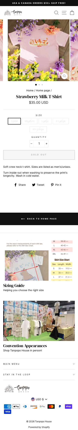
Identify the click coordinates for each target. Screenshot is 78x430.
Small (14, 121)
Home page (43, 90)
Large (45, 121)
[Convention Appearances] (39, 321)
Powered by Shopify (39, 427)
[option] (39, 3)
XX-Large (38, 129)
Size (39, 115)
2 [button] (40, 85)
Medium (29, 121)
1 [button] (36, 85)
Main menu (11, 364)
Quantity (38, 137)
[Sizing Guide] (39, 260)
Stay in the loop (16, 374)
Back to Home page (41, 218)
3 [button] (43, 85)
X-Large (61, 121)
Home (30, 90)
